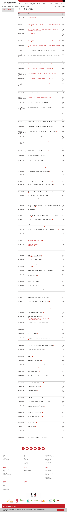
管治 (3, 456)
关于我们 (20, 3)
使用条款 (47, 505)
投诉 (32, 505)
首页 (2, 6)
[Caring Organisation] (11, 502)
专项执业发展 (9, 6)
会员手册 (25, 458)
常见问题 (15, 505)
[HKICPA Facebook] (33, 1)
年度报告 (4, 485)
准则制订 (44, 3)
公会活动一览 (5, 473)
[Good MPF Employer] (44, 502)
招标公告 (23, 505)
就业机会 (11, 505)
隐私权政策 (39, 505)
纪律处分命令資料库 (6, 489)
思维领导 (50, 3)
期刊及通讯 (4, 488)
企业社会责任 (5, 458)
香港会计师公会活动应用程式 (7, 474)
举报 (35, 505)
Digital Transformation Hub (49, 473)
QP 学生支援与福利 (48, 462)
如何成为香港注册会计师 (48, 455)
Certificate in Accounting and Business (51, 456)
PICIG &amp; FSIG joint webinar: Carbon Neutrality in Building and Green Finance (40, 68)
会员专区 (62, 3)
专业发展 (38, 3)
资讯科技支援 (28, 505)
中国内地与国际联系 (6, 459)
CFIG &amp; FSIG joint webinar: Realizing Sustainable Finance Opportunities (39, 63)
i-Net (7, 505)
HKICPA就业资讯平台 (48, 460)
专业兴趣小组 (14, 6)
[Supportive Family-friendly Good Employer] (51, 502)
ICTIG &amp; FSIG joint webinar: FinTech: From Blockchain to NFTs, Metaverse (40, 78)
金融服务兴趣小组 (19, 6)
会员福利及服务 (26, 459)
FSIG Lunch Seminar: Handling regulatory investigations (36, 167)
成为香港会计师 (32, 4)
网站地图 (4, 505)
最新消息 (56, 3)
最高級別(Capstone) (48, 459)
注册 (24, 455)
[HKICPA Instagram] (36, 1)
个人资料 (43, 505)
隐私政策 (5, 510)
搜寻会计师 (25, 456)
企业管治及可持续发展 (48, 470)
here (30, 256)
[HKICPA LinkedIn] (35, 1)
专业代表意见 (47, 474)
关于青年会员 (26, 463)
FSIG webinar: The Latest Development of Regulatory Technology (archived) (39, 97)
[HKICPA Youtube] (37, 1)
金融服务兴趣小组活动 (6, 9)
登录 (24, 482)
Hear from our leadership (48, 478)
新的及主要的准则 (47, 471)
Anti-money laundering (27, 470)
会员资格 (26, 3)
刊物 (45, 475)
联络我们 (19, 505)
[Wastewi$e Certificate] (56, 502)
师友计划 (4, 471)
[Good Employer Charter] (29, 502)
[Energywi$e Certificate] (23, 502)
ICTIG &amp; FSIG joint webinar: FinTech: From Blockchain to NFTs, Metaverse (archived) (41, 73)
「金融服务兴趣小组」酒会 (32, 17)
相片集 (4, 486)
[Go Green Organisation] (35, 502)
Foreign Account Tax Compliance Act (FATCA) (35, 240)
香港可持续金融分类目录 (31, 33)
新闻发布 (4, 482)
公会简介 (4, 455)
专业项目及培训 (47, 477)
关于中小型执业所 (26, 462)
